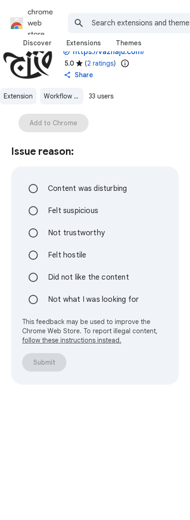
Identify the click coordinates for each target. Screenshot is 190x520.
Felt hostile (67, 255)
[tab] (37, 43)
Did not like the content (88, 277)
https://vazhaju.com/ (108, 51)
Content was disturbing (87, 188)
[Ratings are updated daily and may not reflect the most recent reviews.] (125, 63)
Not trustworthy (76, 233)
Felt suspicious (73, 210)
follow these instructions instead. (71, 340)
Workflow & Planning (63, 96)
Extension (18, 96)
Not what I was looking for (93, 299)
